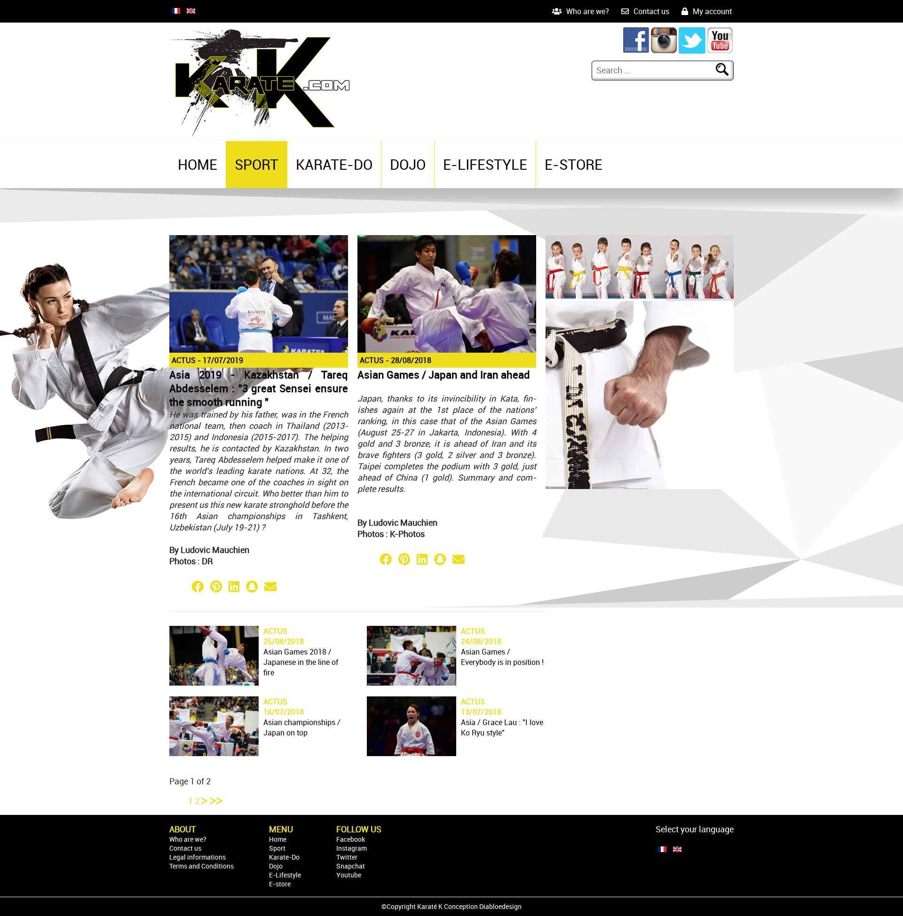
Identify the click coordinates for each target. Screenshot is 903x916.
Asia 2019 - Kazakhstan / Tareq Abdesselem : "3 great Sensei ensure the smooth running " (258, 388)
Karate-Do (334, 164)
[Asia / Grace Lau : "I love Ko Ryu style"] (411, 752)
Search (728, 70)
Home (197, 164)
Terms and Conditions (201, 865)
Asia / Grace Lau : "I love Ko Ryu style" (502, 727)
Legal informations (197, 857)
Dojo (408, 164)
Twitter (346, 857)
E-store (573, 164)
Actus (184, 360)
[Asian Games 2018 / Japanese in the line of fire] (214, 682)
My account (712, 11)
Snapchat (350, 865)
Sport (256, 164)
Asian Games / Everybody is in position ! (502, 657)
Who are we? (587, 11)
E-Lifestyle (485, 164)
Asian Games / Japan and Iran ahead (443, 374)
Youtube (348, 874)
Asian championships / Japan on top (302, 727)
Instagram (351, 848)
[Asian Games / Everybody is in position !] (411, 682)
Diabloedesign (500, 906)
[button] (179, 586)
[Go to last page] (216, 800)
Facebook (350, 839)
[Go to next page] (205, 800)
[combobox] (655, 70)
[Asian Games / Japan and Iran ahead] (446, 350)
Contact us (651, 11)
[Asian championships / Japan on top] (214, 752)
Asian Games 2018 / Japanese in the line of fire (300, 662)
